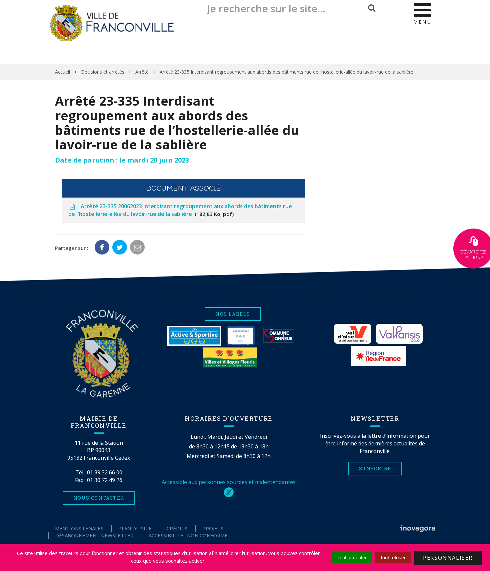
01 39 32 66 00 (104, 472)
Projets (212, 528)
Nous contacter (98, 498)
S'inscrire (375, 468)
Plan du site (135, 528)
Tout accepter (352, 557)
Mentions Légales (79, 528)
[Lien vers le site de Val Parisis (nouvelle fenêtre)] (399, 334)
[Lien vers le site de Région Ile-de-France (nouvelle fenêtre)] (378, 356)
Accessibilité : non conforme (188, 535)
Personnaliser (448, 557)
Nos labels (232, 314)
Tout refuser (393, 557)
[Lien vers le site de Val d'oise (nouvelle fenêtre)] (352, 334)
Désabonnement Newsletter (94, 535)
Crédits (177, 528)
